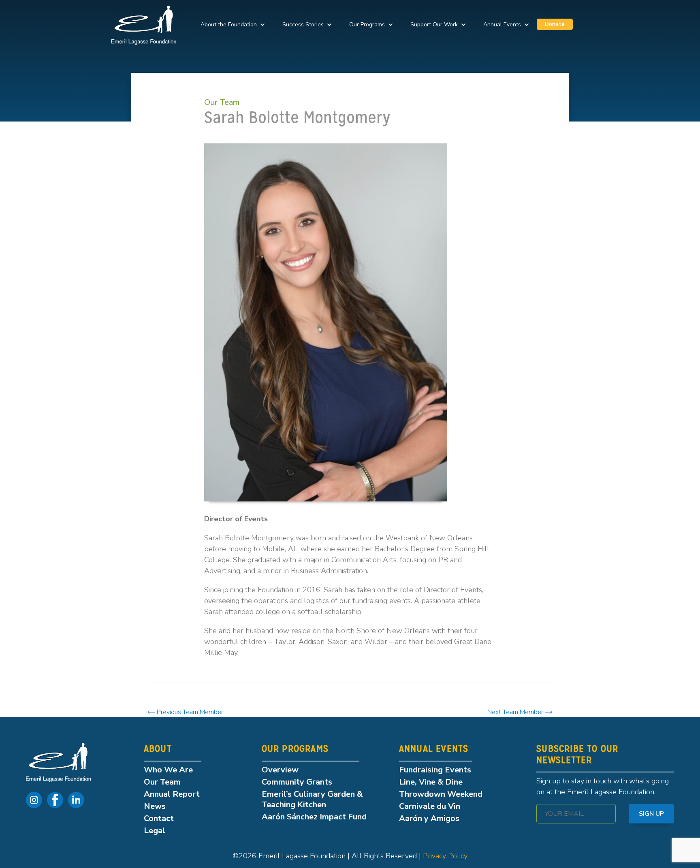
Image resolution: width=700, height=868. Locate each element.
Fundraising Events (435, 769)
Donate (555, 24)
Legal (154, 830)
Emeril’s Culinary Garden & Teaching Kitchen (312, 799)
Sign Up (651, 813)
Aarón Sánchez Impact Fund (314, 816)
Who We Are (168, 769)
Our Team (221, 102)
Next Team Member (516, 712)
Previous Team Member (189, 712)
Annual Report (172, 794)
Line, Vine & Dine (431, 781)
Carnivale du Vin (429, 806)
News (155, 806)
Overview (280, 769)
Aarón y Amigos (429, 818)
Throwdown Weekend (440, 794)
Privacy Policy (445, 856)
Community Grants (297, 781)
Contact (159, 818)
